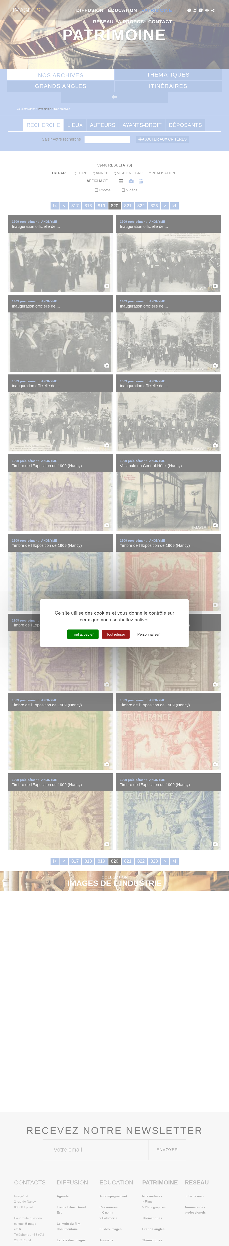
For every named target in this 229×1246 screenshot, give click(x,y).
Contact (160, 21)
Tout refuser (115, 634)
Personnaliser (148, 634)
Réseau (103, 21)
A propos (131, 21)
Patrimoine (156, 10)
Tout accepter (82, 634)
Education (122, 10)
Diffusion (90, 10)
